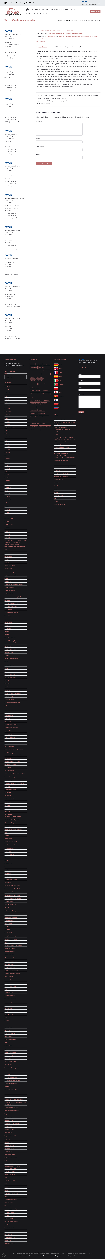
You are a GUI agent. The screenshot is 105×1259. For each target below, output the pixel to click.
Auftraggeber (46, 364)
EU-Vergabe (40, 380)
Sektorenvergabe (9, 1036)
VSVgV (6, 1196)
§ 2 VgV (7, 465)
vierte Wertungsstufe (10, 1180)
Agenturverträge (9, 556)
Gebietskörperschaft (52, 36)
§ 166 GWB (7, 446)
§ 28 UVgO (7, 471)
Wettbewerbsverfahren (10, 1215)
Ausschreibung (8, 609)
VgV (6, 1177)
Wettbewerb (8, 1206)
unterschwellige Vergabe (11, 1083)
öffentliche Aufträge (10, 958)
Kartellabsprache (9, 870)
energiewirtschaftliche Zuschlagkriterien (15, 773)
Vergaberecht (35, 9)
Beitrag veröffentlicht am (61, 30)
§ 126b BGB (8, 411)
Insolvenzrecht (8, 863)
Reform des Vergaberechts (61, 460)
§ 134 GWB (7, 421)
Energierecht (8, 767)
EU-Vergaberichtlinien (10, 789)
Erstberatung (95, 11)
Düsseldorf (41, 1256)
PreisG (6, 989)
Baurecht (7, 625)
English (60, 368)
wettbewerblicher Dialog (11, 1209)
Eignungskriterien (9, 746)
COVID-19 (7, 718)
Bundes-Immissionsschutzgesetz (13, 693)
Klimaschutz (8, 876)
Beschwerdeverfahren (10, 649)
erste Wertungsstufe (10, 780)
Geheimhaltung (8, 811)
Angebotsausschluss (10, 565)
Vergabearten (8, 1117)
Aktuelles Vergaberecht (41, 14)
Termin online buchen (59, 504)
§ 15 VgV (7, 433)
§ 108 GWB (7, 399)
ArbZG (6, 578)
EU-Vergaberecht (9, 786)
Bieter (6, 671)
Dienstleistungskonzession (11, 727)
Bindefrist (7, 684)
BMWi (6, 687)
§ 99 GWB (7, 534)
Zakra (82, 1253)
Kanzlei (72, 9)
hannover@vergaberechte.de (12, 58)
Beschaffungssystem (10, 637)
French (60, 372)
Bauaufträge (8, 616)
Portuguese (61, 384)
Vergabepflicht (8, 1126)
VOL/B (6, 1190)
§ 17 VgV (7, 455)
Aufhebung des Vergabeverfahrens (14, 584)
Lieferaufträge (8, 923)
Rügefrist (7, 1020)
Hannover (7, 835)
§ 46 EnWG (7, 493)
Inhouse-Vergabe (9, 851)
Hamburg (55, 1256)
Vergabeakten (8, 1114)
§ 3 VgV (7, 474)
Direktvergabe (8, 734)
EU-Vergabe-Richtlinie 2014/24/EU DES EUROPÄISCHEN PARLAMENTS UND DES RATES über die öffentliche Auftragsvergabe (64, 441)
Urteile (6, 1093)
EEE (6, 743)
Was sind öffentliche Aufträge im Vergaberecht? (84, 95)
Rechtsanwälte (8, 1008)
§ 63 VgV (7, 506)
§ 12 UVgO (7, 405)
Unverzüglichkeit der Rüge (11, 1089)
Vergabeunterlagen (10, 1145)
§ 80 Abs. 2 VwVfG (9, 518)
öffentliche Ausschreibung (45, 426)
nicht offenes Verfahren (11, 948)
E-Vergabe (56, 434)
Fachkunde (7, 805)
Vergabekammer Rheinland (12, 1123)
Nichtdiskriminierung (10, 951)
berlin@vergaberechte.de (11, 90)
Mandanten (57, 450)
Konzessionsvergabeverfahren (12, 895)
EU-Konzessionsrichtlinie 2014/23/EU (14, 783)
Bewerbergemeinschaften (11, 658)
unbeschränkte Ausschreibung (12, 1080)
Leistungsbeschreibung (11, 917)
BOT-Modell (7, 690)
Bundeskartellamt (9, 699)
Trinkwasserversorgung (11, 1077)
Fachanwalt (8, 795)
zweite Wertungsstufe (10, 1243)
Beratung (7, 631)
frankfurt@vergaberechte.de (12, 218)
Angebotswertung (9, 572)
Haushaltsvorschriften (10, 845)
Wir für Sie (56, 482)
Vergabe (96, 36)
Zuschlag (7, 1224)
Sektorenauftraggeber (77, 33)
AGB (23, 365)
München (75, 1256)
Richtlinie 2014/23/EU (10, 1014)
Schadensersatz (9, 1024)
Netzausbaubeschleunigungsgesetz (14, 945)
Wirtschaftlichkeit (9, 1218)
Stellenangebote (58, 464)
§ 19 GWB (7, 459)
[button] (39, 9)
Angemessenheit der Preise (12, 575)
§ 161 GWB (7, 443)
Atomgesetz (8, 581)
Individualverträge (9, 848)
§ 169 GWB (7, 452)
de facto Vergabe (9, 721)
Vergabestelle (8, 1142)
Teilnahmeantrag (9, 1055)
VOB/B (6, 1187)
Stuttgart (82, 1256)
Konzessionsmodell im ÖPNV (12, 889)
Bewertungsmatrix (9, 665)
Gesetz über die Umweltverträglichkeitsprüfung (13, 815)
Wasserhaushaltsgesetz (11, 1199)
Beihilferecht (8, 628)
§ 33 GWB (7, 481)
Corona (6, 712)
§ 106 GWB (7, 396)
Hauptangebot (8, 838)
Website (38, 154)
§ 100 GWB (7, 393)
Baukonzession (8, 622)
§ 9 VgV (7, 521)
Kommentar (39, 121)
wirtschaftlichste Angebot (11, 1221)
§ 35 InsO (7, 484)
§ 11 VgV (7, 402)
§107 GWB (7, 537)
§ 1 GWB (7, 390)
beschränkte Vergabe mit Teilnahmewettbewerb (11, 642)
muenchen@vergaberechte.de (12, 306)
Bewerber (7, 655)
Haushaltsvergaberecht (11, 841)
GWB (6, 832)
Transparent (8, 1074)
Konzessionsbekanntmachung (12, 885)
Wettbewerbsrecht (9, 1212)
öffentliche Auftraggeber (64, 33)
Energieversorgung (9, 770)
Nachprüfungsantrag (10, 936)
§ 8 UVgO (7, 512)
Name (38, 138)
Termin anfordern (10, 3)
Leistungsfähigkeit (9, 920)
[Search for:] (15, 377)
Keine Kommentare (41, 41)
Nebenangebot (8, 942)
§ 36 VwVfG (8, 487)
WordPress (89, 1253)
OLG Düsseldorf (9, 976)
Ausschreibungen (34, 370)
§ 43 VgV (7, 490)
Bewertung (7, 661)
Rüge (6, 1017)
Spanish (60, 376)
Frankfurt (48, 1256)
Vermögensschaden (10, 1171)
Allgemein (7, 559)
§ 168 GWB (7, 449)
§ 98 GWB (48, 33)
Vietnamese (61, 396)
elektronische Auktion (10, 764)
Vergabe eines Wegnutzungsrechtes (14, 1099)
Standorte (20, 3)
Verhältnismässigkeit (10, 1154)
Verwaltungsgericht (10, 1174)
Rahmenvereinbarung (10, 998)
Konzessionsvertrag (10, 901)
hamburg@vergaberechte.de (12, 250)
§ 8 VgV (7, 515)
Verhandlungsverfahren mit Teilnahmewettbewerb (12, 1162)
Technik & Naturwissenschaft (61, 467)
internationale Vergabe (10, 867)
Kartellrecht (8, 873)
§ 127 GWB (7, 415)
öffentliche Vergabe (10, 967)
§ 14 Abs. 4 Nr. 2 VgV (10, 427)
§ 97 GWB (7, 528)
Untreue (7, 1086)
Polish (59, 388)
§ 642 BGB (7, 509)
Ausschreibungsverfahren (44, 370)
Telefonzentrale (9, 1064)
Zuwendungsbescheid (10, 1237)
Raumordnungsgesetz (10, 1002)
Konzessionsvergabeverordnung (13, 898)
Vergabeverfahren (9, 1148)
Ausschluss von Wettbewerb (12, 606)
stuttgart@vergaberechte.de (12, 338)
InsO (6, 857)
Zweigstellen (8, 1240)
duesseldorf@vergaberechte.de (13, 186)
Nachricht (81, 394)
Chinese (60, 403)
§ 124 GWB (7, 408)
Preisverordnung (9, 992)
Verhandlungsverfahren (11, 1157)
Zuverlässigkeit (8, 1234)
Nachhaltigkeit (8, 933)
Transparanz (8, 1071)
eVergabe (32, 387)
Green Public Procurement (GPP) (13, 829)
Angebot (7, 562)
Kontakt (28, 14)
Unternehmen (33, 406)
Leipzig (56, 498)
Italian (59, 380)
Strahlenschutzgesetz (10, 1052)
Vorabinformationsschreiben (12, 1193)
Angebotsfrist (8, 568)
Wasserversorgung (9, 1202)
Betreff (80, 387)
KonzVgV (7, 907)
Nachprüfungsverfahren (11, 939)
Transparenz (43, 403)
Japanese (60, 392)
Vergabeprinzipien (9, 1129)
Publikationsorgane (10, 995)
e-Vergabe (7, 740)
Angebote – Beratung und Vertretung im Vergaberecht (64, 423)
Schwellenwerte (46, 400)
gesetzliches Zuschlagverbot (12, 819)
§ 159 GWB (7, 437)
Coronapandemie (9, 715)
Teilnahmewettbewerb (10, 1061)
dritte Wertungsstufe (10, 737)
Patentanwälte (8, 980)
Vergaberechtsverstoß (10, 1136)
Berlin (21, 1256)
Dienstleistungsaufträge (11, 724)
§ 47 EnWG (7, 496)
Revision (7, 1011)
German (60, 364)
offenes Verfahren (9, 954)
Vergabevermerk (9, 1151)
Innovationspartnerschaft (11, 854)
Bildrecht (7, 680)
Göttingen (7, 826)
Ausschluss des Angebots (11, 603)
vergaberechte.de (13, 274)
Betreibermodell (9, 652)
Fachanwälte (8, 802)
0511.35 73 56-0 (29, 3)
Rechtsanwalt (8, 1005)
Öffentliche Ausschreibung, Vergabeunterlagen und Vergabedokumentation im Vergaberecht (64, 455)
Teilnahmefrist (8, 1058)
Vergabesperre (8, 1139)
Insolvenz (7, 860)
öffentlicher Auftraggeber (64, 36)
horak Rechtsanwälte (43, 30)
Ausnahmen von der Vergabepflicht (14, 597)
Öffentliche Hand (9, 964)
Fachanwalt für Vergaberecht (60, 9)
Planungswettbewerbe (10, 986)
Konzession (55, 33)
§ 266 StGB (7, 468)
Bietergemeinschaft (10, 674)
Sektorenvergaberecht (10, 1039)
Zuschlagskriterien (9, 1231)
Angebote (45, 9)
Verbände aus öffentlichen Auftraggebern (82, 36)
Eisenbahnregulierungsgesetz (12, 761)
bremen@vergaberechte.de (12, 154)
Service (52, 14)
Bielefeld (27, 1256)
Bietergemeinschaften (10, 677)
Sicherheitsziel (8, 1045)
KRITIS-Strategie (9, 914)
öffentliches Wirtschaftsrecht (12, 973)
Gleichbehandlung (9, 823)
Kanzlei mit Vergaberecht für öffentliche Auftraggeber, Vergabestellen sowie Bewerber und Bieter (47, 1253)
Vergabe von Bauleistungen (12, 1107)
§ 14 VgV (7, 430)
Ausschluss (7, 600)
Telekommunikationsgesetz (12, 1068)
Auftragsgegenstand (10, 590)
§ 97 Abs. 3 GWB (9, 525)
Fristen (6, 808)
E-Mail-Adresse (40, 146)
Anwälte (56, 489)
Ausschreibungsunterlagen (12, 612)
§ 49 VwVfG (8, 499)
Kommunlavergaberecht (11, 879)
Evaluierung (8, 792)
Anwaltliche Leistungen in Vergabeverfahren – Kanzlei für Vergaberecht (62, 429)
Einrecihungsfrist (9, 758)
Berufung (7, 634)
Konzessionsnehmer (10, 892)
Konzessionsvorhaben (10, 904)
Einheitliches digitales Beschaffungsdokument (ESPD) (13, 754)
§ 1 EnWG (7, 386)
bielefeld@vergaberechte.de (12, 122)
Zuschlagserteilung (9, 1227)
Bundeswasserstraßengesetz (12, 702)
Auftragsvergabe (9, 593)
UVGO (6, 1096)
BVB (6, 705)
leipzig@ (7, 274)
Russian (60, 407)
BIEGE (6, 668)
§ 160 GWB (7, 440)
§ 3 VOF (7, 477)
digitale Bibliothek (9, 731)
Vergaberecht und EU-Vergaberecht (63, 473)
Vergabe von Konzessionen (12, 1110)
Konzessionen (45, 390)
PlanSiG (7, 983)
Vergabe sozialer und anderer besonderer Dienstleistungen (15, 1103)
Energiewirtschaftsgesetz (11, 777)
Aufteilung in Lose (9, 587)
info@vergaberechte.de (11, 55)
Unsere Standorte (58, 495)
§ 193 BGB (7, 462)
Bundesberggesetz (9, 696)
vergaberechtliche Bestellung (61, 476)
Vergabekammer (9, 1120)
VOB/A (6, 1184)
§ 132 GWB (7, 418)
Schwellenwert (8, 1030)
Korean (60, 400)
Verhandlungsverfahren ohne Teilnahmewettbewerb (12, 1167)
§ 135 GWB (7, 424)
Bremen (34, 1256)
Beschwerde (8, 646)
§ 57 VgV (7, 503)
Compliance (8, 709)
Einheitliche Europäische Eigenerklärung (15, 749)
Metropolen (7, 926)
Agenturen (7, 553)
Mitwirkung (7, 929)
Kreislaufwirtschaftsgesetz (12, 910)
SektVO (6, 1042)
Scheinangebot (8, 1027)
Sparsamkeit (8, 1049)
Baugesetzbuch (9, 619)
